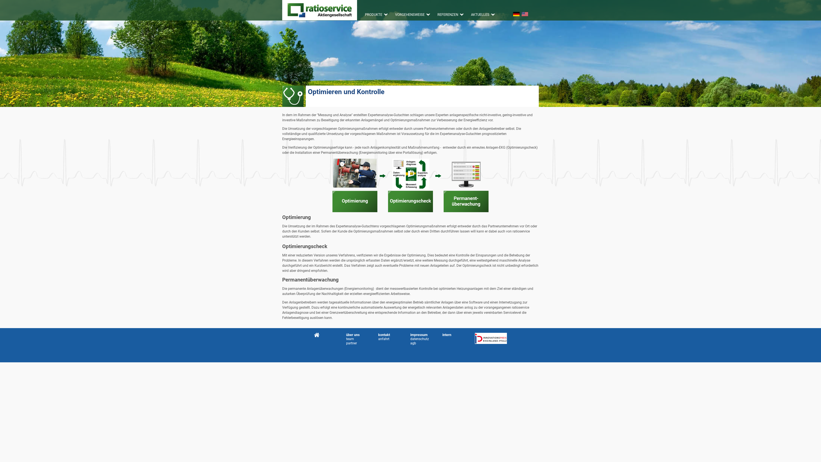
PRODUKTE (373, 15)
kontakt (384, 335)
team (348, 339)
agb (413, 343)
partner (351, 343)
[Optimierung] (354, 185)
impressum (419, 335)
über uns (353, 335)
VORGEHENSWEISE (410, 15)
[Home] (319, 10)
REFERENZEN (447, 15)
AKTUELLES (480, 15)
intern (446, 335)
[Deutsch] (516, 14)
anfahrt (381, 339)
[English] (525, 14)
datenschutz (413, 339)
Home (316, 335)
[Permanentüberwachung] (466, 185)
